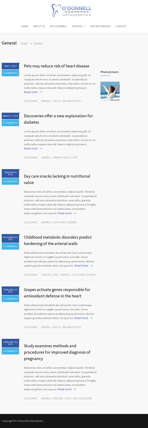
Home (23, 43)
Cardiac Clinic (50, 274)
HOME (24, 26)
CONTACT (121, 26)
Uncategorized (82, 398)
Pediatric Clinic (61, 398)
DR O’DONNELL (58, 26)
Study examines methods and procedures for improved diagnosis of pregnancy (57, 352)
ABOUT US (39, 26)
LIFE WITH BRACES (100, 26)
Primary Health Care (64, 157)
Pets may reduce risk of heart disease (56, 66)
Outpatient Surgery (64, 222)
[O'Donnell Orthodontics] (74, 10)
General (46, 101)
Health (56, 101)
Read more (31, 92)
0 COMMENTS (10, 72)
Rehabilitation (72, 101)
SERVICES (77, 26)
